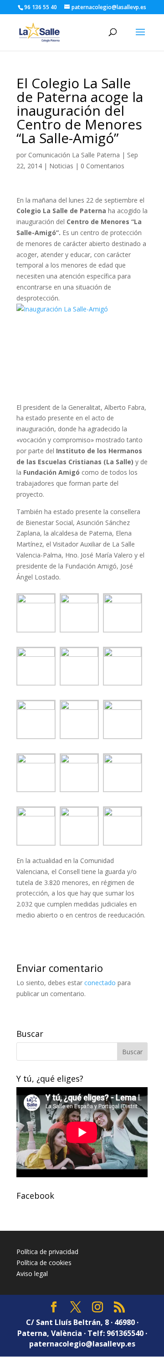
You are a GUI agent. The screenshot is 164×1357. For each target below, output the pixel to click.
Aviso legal (32, 1273)
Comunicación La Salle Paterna (74, 154)
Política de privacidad (47, 1251)
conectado (100, 982)
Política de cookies (44, 1262)
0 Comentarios (102, 165)
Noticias (61, 165)
